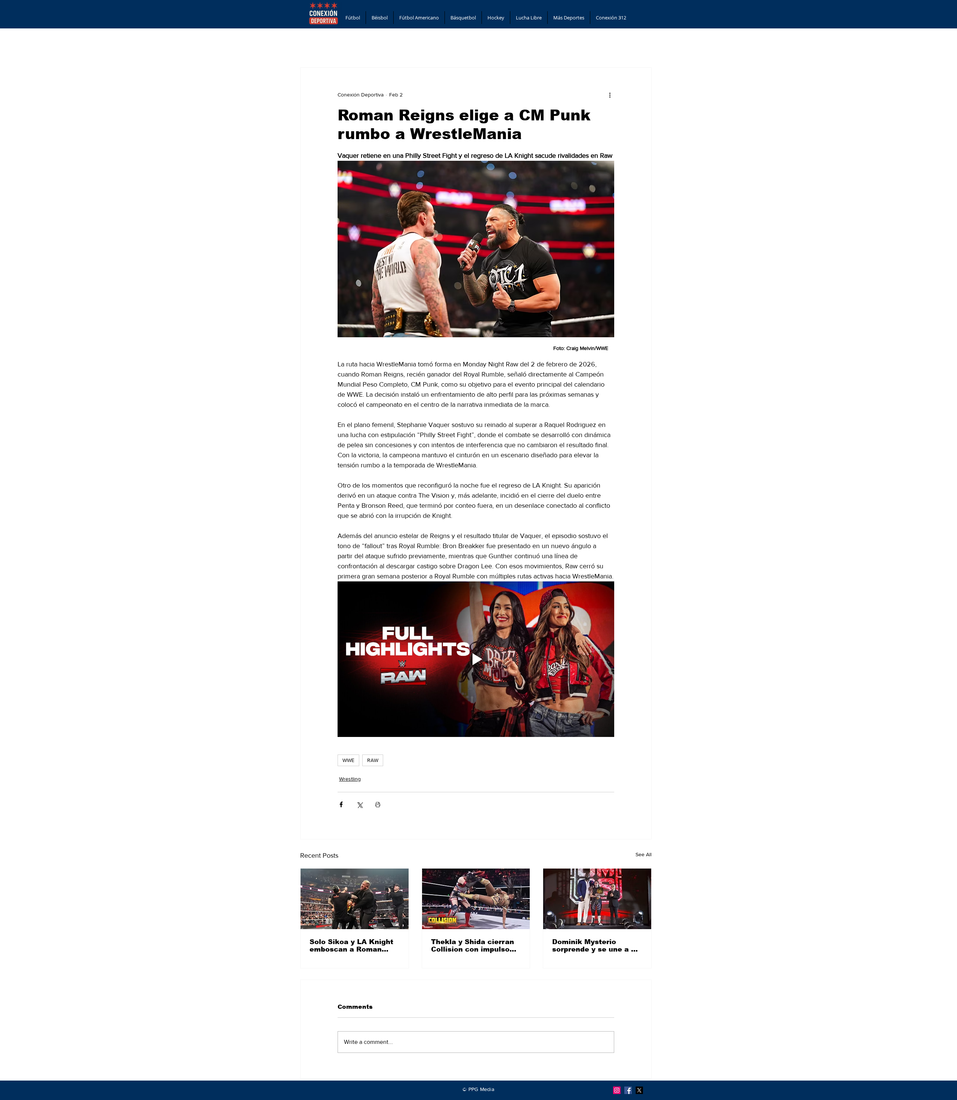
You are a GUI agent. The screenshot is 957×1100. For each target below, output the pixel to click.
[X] (639, 1090)
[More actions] (609, 94)
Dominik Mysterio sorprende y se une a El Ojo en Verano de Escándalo (595, 945)
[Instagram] (617, 1090)
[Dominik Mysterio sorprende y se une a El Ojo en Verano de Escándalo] (597, 899)
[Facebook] (628, 1090)
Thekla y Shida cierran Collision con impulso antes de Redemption (472, 945)
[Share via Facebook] (341, 804)
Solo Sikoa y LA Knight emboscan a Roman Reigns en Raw (351, 945)
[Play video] (476, 659)
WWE (348, 760)
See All (644, 854)
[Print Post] (377, 804)
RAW (372, 760)
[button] (353, 17)
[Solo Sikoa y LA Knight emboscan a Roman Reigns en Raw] (355, 899)
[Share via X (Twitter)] (359, 804)
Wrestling (350, 779)
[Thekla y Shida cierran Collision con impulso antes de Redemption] (476, 899)
